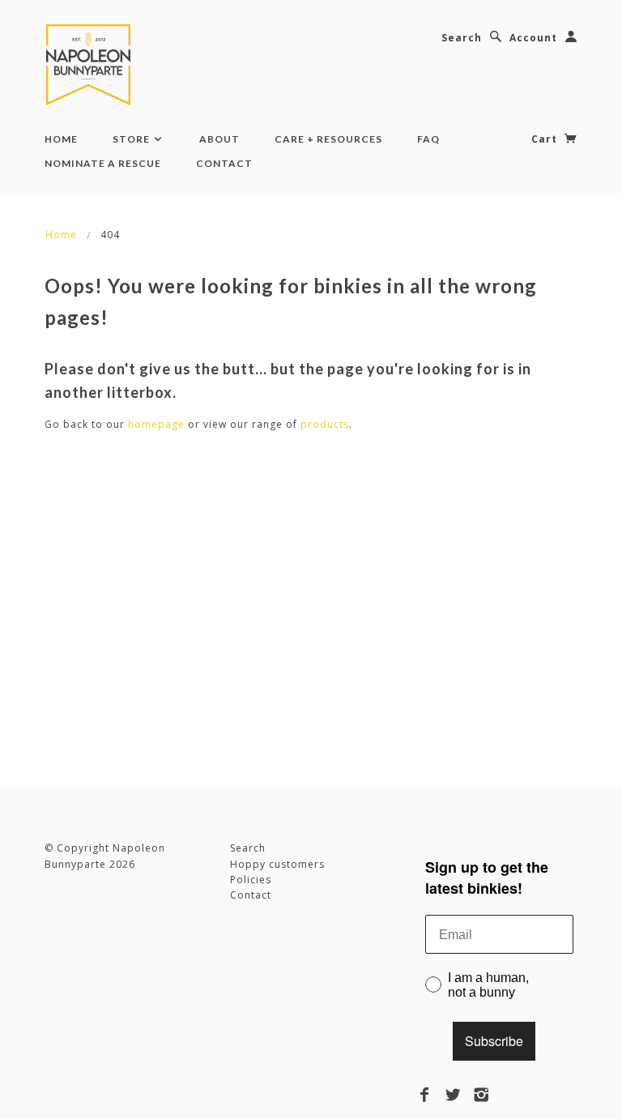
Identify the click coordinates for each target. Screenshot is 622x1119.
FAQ (428, 139)
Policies (250, 879)
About (219, 139)
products (324, 424)
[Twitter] (453, 1095)
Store (132, 139)
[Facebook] (424, 1095)
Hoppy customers (277, 864)
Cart (545, 139)
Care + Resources (328, 139)
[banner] (91, 64)
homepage (156, 424)
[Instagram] (481, 1095)
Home (61, 139)
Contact (224, 163)
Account (533, 38)
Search (461, 38)
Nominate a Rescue (103, 163)
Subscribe (494, 1040)
